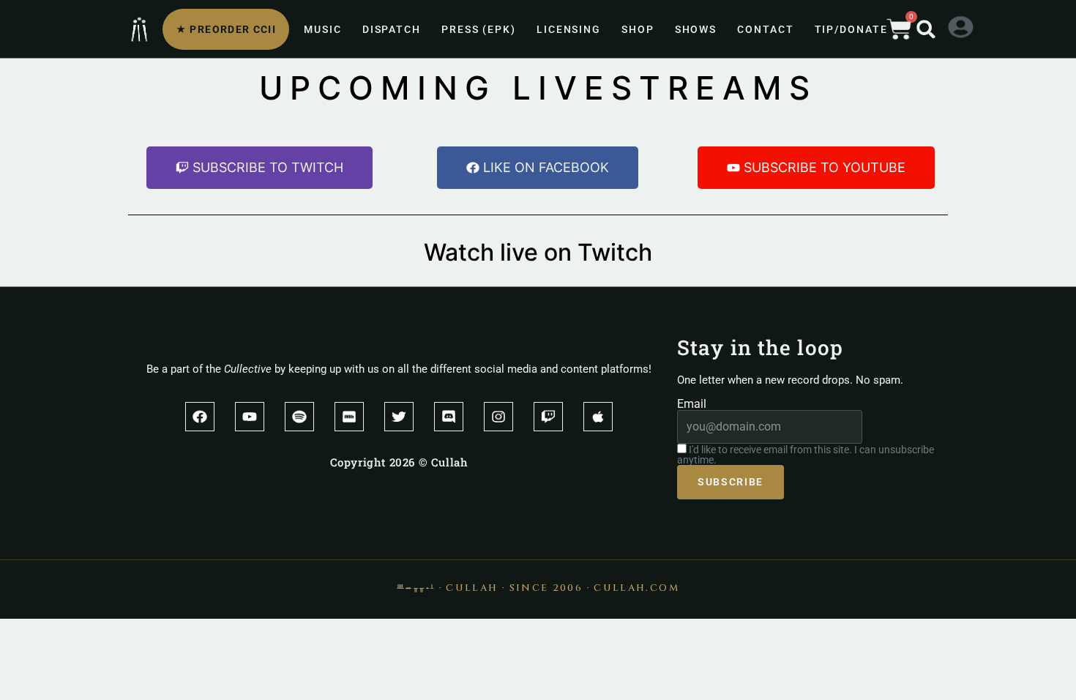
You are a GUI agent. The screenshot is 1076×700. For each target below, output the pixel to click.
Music (323, 29)
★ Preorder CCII (226, 29)
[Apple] (598, 416)
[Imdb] (349, 416)
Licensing (569, 29)
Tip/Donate (851, 29)
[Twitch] (548, 416)
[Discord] (448, 416)
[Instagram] (498, 416)
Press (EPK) (478, 29)
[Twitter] (399, 416)
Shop (637, 29)
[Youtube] (249, 416)
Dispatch (391, 29)
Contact (765, 29)
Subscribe (730, 482)
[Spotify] (299, 416)
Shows (696, 29)
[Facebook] (199, 416)
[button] (926, 29)
